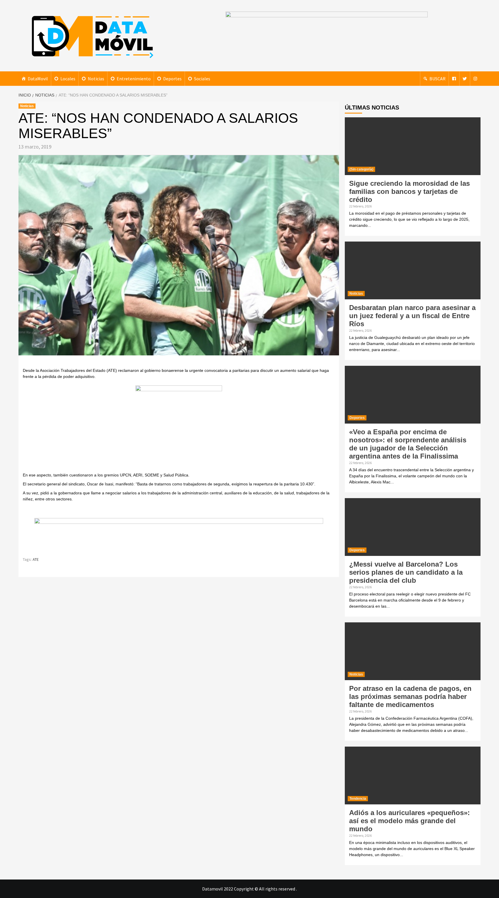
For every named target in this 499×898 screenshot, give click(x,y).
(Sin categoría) (361, 169)
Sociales (202, 78)
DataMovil (38, 78)
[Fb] (454, 78)
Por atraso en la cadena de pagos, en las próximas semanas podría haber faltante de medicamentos (410, 696)
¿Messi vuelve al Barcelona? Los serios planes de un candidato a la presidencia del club (406, 572)
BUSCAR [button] (437, 78)
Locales (67, 78)
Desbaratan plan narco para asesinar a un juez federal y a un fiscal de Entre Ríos (412, 316)
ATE (36, 559)
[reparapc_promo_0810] (178, 534)
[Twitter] (464, 78)
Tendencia (357, 799)
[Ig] (475, 78)
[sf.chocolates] (178, 428)
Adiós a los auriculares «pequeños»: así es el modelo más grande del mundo (409, 821)
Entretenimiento (134, 78)
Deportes (172, 78)
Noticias (96, 78)
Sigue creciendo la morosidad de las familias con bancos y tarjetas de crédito (409, 191)
